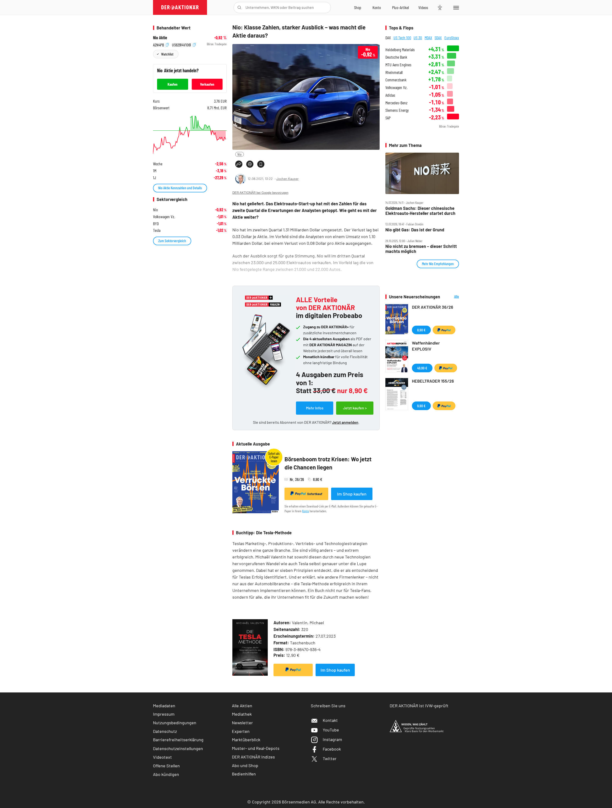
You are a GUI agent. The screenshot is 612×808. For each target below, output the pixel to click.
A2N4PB (159, 44)
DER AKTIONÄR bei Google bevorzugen (260, 193)
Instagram (332, 739)
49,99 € (422, 368)
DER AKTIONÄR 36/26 (432, 307)
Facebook (332, 749)
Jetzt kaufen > (355, 408)
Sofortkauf (314, 494)
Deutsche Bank (396, 57)
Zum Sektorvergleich (172, 240)
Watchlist (167, 54)
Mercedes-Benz (396, 102)
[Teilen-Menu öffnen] (238, 164)
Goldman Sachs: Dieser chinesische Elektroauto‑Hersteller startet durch (420, 211)
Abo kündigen (166, 774)
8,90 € (421, 330)
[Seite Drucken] (249, 164)
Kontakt (330, 720)
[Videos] (423, 7)
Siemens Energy (397, 110)
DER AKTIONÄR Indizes (253, 756)
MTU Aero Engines (398, 64)
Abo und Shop (245, 765)
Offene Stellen (166, 765)
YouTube (331, 729)
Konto (305, 511)
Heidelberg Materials (400, 49)
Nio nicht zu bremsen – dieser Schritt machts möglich (421, 249)
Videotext (162, 757)
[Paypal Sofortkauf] (293, 670)
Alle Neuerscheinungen (451, 296)
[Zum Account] (376, 7)
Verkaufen (207, 84)
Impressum (164, 714)
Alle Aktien (242, 705)
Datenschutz (165, 731)
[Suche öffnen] (239, 7)
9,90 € (421, 405)
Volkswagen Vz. (396, 87)
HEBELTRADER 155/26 (433, 381)
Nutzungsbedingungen (174, 722)
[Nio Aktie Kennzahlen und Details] (190, 135)
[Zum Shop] (357, 7)
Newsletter (242, 722)
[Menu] (455, 7)
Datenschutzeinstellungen (178, 748)
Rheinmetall (394, 72)
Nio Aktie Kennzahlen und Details (180, 187)
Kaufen (172, 84)
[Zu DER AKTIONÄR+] (400, 7)
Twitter (330, 758)
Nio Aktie (160, 37)
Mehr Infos (314, 408)
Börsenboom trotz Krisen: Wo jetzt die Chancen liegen (328, 463)
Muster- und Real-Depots (255, 748)
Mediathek (242, 714)
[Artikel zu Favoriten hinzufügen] (260, 164)
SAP (388, 117)
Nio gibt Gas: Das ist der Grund (414, 229)
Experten (241, 731)
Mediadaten (164, 705)
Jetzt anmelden (345, 422)
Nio (239, 154)
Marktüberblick (246, 739)
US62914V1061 (182, 44)
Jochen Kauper (287, 179)
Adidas (390, 95)
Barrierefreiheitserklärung (178, 739)
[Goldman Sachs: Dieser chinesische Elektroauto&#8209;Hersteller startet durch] (422, 173)
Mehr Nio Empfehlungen (438, 263)
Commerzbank (395, 79)
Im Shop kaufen (351, 493)
